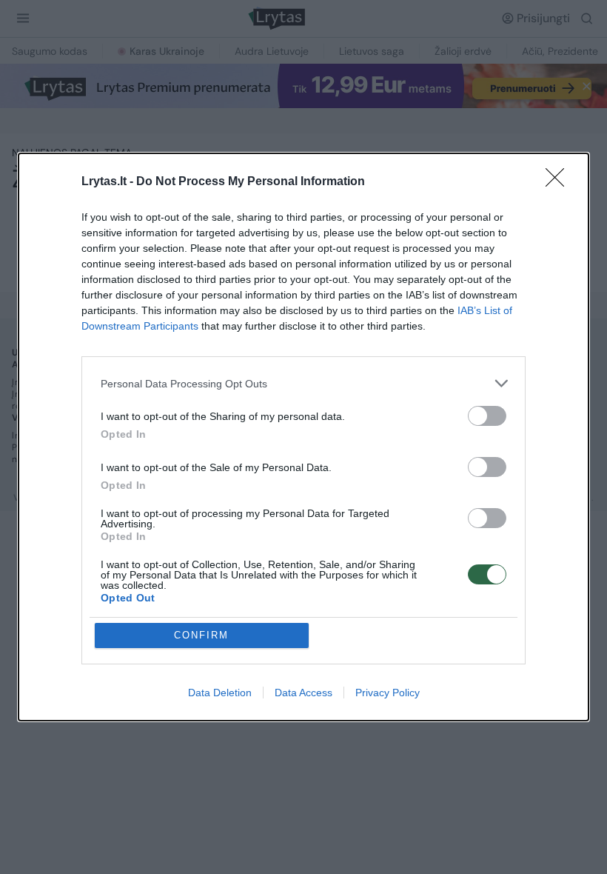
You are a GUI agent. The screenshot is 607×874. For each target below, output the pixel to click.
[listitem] (303, 383)
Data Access (303, 692)
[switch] (487, 416)
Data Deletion (220, 692)
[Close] (560, 182)
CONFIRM (201, 635)
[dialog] (303, 437)
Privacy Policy (387, 692)
